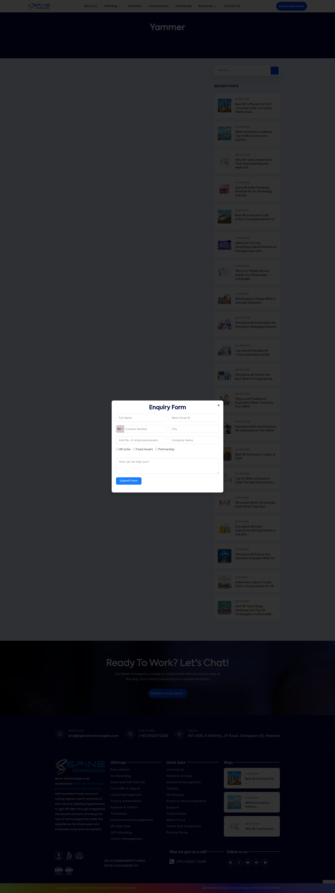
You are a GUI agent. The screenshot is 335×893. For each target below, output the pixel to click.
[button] (218, 405)
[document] (167, 446)
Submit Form (129, 481)
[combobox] (120, 429)
